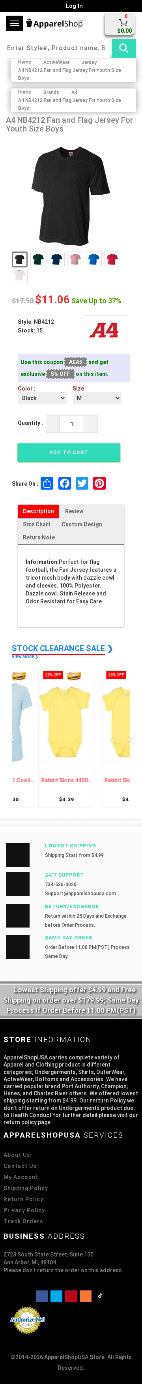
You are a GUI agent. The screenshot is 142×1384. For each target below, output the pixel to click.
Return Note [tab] (39, 537)
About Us (17, 1155)
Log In (73, 5)
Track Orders (23, 1221)
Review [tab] (74, 511)
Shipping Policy (26, 1188)
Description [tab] (38, 511)
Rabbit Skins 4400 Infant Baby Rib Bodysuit (43, 780)
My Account (21, 1177)
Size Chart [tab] (36, 524)
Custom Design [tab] (82, 524)
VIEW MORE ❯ (25, 657)
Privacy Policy (24, 1210)
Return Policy (23, 1199)
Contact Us (20, 1166)
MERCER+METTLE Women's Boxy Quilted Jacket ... (98, 780)
